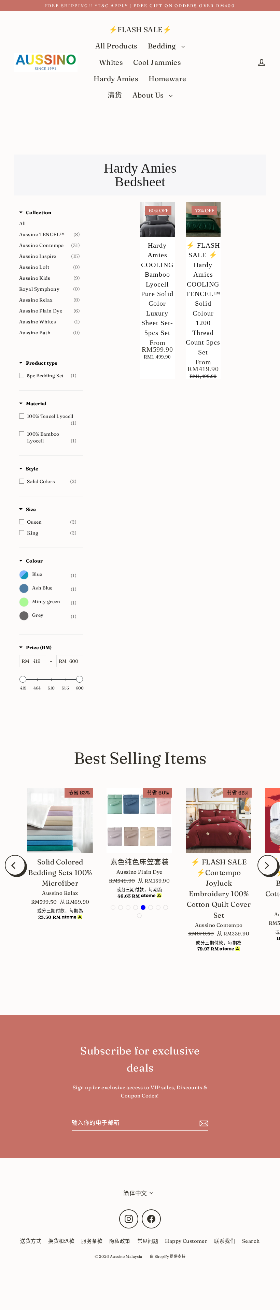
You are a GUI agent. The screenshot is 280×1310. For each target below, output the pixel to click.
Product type (41, 363)
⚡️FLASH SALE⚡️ (140, 29)
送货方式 (30, 1241)
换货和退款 (61, 1241)
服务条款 (91, 1241)
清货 (115, 95)
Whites (111, 62)
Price (39, 647)
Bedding (163, 46)
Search (251, 1241)
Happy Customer (186, 1241)
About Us (149, 95)
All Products (116, 46)
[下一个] (267, 865)
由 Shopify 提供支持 (167, 1256)
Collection (38, 212)
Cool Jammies (157, 62)
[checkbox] (49, 375)
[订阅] (202, 1123)
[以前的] (15, 865)
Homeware (167, 78)
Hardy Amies (116, 78)
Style (32, 469)
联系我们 (224, 1241)
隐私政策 (119, 1241)
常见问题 (147, 1241)
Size (31, 509)
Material (36, 404)
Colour (34, 561)
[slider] (22, 679)
